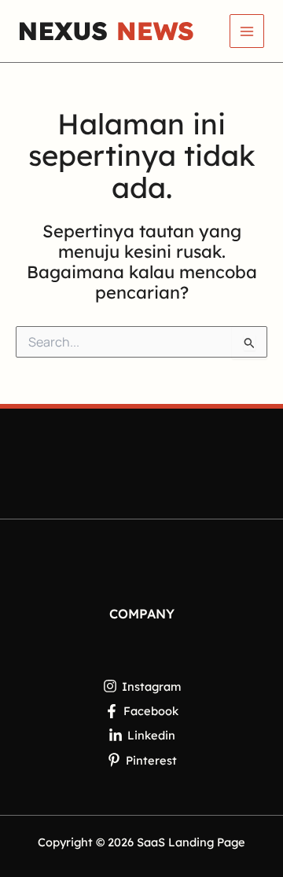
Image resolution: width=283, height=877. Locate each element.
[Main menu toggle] (247, 31)
